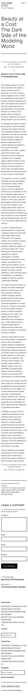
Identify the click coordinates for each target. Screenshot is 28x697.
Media (3, 492)
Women (10, 494)
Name (3, 535)
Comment (5, 515)
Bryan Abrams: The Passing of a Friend (14, 606)
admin (5, 485)
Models (7, 492)
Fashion (3, 490)
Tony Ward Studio (10, 686)
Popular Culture (15, 492)
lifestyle (22, 490)
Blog (14, 488)
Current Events (20, 488)
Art (11, 488)
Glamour (8, 490)
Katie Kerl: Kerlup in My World (10, 609)
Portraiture (4, 494)
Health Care (15, 490)
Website (4, 554)
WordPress (18, 690)
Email (3, 545)
